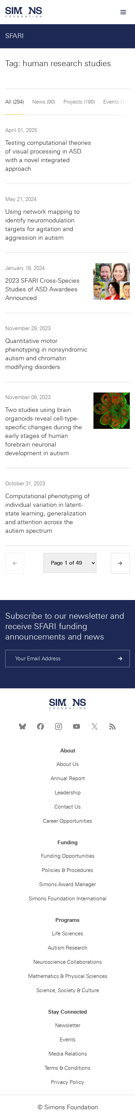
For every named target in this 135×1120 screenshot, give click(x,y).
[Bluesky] (22, 726)
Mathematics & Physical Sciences (67, 976)
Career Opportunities (67, 821)
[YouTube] (76, 726)
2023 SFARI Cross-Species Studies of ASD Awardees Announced (42, 289)
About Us (67, 764)
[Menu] (123, 12)
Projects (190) (79, 102)
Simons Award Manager (67, 884)
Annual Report (68, 778)
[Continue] (120, 658)
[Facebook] (40, 726)
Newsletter (67, 1025)
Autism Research (68, 948)
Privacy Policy (67, 1082)
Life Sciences (67, 934)
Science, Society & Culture (67, 990)
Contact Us (67, 807)
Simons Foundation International (68, 899)
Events (67, 1040)
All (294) (14, 102)
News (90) (43, 102)
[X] (94, 726)
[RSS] (112, 726)
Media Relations (67, 1054)
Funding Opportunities (67, 856)
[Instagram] (58, 726)
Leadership (68, 793)
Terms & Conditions (67, 1068)
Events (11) (116, 102)
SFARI (14, 36)
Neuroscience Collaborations (67, 962)
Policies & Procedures (67, 870)
